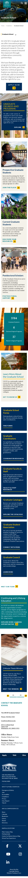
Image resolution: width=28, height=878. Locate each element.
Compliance (5, 796)
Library (4, 818)
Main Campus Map (7, 832)
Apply (4, 755)
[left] (8, 696)
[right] (26, 696)
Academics (9, 25)
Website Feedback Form (14, 873)
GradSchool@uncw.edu (8, 721)
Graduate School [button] (7, 34)
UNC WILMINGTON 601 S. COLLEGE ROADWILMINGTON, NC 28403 (9, 776)
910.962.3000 (6, 781)
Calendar (4, 814)
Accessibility (5, 794)
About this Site (14, 869)
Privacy (4, 799)
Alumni (4, 820)
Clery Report (5, 801)
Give (24, 755)
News (3, 812)
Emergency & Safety (8, 790)
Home (2, 25)
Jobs (3, 792)
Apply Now (14, 85)
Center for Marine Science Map (11, 836)
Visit (14, 755)
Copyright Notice (14, 871)
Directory (5, 822)
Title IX (4, 803)
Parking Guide (6, 834)
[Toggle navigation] (25, 3)
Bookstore (5, 816)
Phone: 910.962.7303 (8, 717)
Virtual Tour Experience (9, 838)
